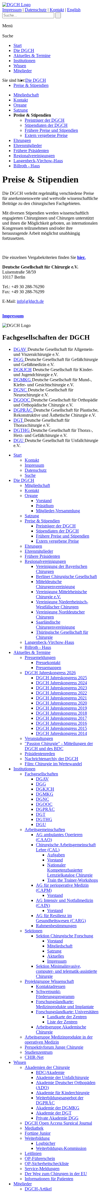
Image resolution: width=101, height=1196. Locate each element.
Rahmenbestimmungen (56, 925)
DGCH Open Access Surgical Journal (58, 1123)
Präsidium (45, 505)
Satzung (20, 110)
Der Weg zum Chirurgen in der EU (56, 1173)
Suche (30, 475)
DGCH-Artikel (38, 1188)
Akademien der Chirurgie (47, 1067)
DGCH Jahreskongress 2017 (61, 718)
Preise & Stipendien (31, 85)
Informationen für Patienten (49, 1178)
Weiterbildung (37, 1138)
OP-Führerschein (40, 1158)
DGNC (20, 389)
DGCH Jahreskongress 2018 (61, 713)
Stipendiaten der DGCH (46, 125)
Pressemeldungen (40, 657)
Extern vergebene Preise (46, 135)
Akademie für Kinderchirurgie (62, 1092)
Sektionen (33, 930)
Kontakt (57, 9)
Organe (20, 105)
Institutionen (24, 60)
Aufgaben (56, 854)
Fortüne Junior (37, 1133)
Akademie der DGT (54, 1113)
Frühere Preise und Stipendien (51, 130)
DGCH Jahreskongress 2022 (61, 692)
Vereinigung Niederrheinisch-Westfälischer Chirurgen (62, 604)
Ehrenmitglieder (27, 145)
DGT (18, 420)
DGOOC (22, 400)
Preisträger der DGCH (45, 120)
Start (17, 45)
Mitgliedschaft (26, 94)
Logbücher (45, 1143)
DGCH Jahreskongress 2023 (61, 687)
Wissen (19, 65)
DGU (19, 440)
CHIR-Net (34, 1057)
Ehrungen (22, 140)
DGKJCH (22, 369)
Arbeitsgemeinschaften (45, 829)
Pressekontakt (48, 662)
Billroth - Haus (26, 165)
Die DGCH (23, 50)
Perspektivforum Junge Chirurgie (54, 1047)
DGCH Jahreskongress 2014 (61, 733)
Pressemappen (48, 667)
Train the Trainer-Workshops (72, 880)
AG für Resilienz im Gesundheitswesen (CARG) (61, 918)
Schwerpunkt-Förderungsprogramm (55, 994)
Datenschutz (36, 9)
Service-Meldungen (42, 1168)
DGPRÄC (23, 410)
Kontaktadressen (50, 986)
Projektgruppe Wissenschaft (49, 981)
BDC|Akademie (50, 1072)
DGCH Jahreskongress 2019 (61, 708)
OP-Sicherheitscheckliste (47, 1163)
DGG (19, 359)
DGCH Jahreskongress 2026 (50, 672)
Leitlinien (33, 1153)
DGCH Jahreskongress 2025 (61, 677)
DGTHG (22, 430)
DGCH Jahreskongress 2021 (61, 698)
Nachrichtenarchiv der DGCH (51, 758)
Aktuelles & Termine (31, 55)
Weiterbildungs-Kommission (61, 1148)
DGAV (20, 349)
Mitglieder (22, 70)
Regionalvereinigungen (34, 155)
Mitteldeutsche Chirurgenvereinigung (55, 584)
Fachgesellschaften (41, 773)
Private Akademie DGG (57, 1118)
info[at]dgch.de (30, 301)
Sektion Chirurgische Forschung (64, 935)
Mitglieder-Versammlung (58, 510)
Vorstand (44, 500)
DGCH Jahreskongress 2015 (61, 728)
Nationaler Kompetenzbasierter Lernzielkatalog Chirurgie (70, 870)
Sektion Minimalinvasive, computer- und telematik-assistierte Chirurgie (66, 971)
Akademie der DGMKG (57, 1107)
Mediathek (34, 1128)
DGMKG (22, 379)
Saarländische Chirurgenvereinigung (55, 624)
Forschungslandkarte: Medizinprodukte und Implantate (65, 1004)
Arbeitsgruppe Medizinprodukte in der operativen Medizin (59, 1039)
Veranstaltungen (39, 738)
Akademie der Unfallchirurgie (62, 1077)
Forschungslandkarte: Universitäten (67, 1011)
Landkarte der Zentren (67, 1016)
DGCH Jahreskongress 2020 (61, 703)
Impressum (12, 9)
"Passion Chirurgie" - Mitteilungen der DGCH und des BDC (59, 746)
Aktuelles (55, 956)
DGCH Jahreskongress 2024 (61, 682)
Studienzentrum (38, 1052)
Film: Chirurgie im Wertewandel (53, 763)
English (74, 9)
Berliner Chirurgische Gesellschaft (66, 576)
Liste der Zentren (62, 1021)
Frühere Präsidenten (31, 150)
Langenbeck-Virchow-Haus (38, 160)
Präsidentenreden (40, 753)
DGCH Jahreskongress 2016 (61, 723)
